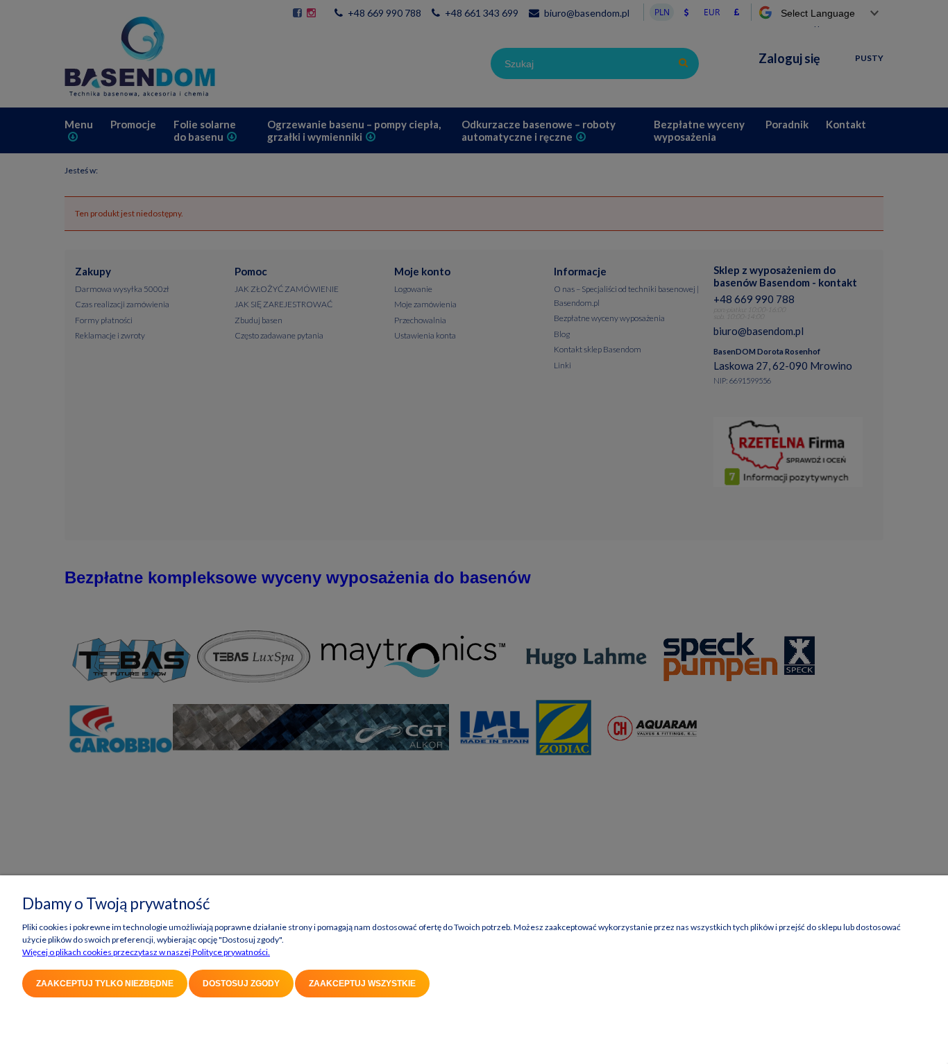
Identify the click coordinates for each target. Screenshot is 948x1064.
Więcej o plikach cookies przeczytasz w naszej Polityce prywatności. (146, 952)
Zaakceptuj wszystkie (362, 983)
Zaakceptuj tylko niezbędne (104, 983)
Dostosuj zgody (241, 983)
